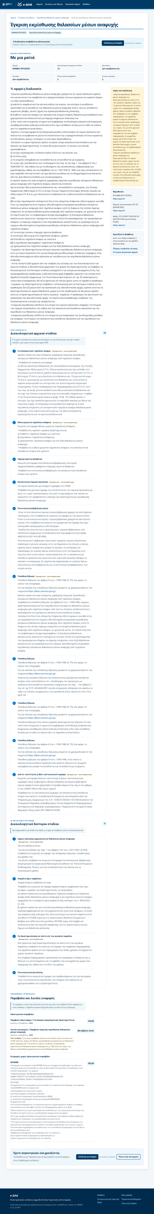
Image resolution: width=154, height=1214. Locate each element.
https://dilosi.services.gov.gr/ (42, 591)
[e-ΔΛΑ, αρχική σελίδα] (25, 4)
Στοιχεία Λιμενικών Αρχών (125, 252)
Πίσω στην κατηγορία (128, 1157)
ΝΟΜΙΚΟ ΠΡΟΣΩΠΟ (19, 33)
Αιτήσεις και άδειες (54, 4)
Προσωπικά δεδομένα (131, 1199)
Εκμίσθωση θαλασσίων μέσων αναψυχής (53, 18)
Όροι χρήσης (127, 1195)
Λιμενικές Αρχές (72, 4)
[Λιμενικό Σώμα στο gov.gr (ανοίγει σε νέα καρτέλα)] (8, 4)
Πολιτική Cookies (129, 1203)
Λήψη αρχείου (124, 199)
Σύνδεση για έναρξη (113, 43)
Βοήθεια (86, 4)
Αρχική (39, 4)
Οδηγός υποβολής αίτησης (125, 248)
